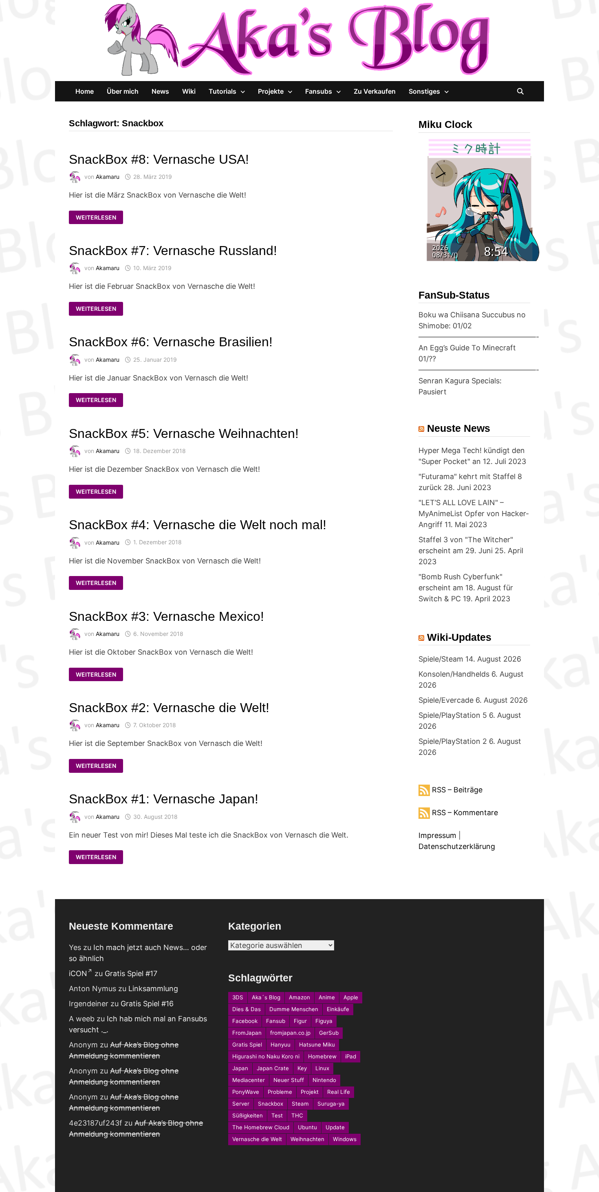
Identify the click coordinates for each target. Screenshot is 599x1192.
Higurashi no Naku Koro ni (266, 1056)
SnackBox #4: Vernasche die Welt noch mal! (197, 524)
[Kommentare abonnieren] (424, 812)
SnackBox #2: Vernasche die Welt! (169, 707)
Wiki (189, 91)
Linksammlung (153, 988)
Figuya (324, 1021)
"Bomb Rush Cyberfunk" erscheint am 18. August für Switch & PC (465, 587)
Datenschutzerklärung (456, 846)
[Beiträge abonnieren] (424, 789)
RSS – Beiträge (457, 789)
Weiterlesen (95, 217)
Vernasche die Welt (257, 1139)
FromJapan (247, 1032)
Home (84, 91)
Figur (300, 1021)
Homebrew (322, 1056)
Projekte (271, 91)
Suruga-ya (331, 1103)
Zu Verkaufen (375, 91)
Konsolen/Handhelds (453, 674)
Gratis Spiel (247, 1044)
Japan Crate (273, 1068)
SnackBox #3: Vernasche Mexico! (166, 616)
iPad (350, 1056)
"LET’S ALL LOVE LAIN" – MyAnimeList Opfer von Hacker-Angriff (473, 513)
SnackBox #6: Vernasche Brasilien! (171, 341)
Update (335, 1127)
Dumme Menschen (293, 1009)
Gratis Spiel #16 (147, 1003)
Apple (351, 997)
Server (240, 1103)
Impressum (437, 835)
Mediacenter (248, 1080)
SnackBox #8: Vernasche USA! (159, 159)
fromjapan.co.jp (290, 1032)
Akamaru (107, 176)
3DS (237, 997)
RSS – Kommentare (465, 812)
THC (297, 1115)
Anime (327, 997)
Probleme (280, 1092)
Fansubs (318, 91)
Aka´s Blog (266, 997)
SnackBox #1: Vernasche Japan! (163, 799)
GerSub (329, 1032)
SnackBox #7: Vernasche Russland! (173, 250)
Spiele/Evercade (445, 700)
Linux (322, 1068)
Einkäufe (338, 1009)
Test (277, 1115)
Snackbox (270, 1103)
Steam (300, 1103)
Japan (240, 1068)
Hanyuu (281, 1044)
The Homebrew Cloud (260, 1127)
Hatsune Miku (317, 1044)
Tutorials (222, 91)
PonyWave (245, 1092)
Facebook (245, 1021)
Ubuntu (307, 1127)
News (160, 91)
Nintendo (324, 1080)
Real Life (338, 1092)
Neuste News (458, 428)
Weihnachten (307, 1139)
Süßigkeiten (247, 1115)
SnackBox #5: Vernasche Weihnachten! (184, 433)
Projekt (310, 1092)
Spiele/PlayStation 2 (452, 741)
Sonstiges (424, 91)
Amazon (299, 997)
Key (302, 1068)
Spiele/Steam (440, 659)
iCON (78, 973)
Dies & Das (246, 1009)
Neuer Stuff (288, 1080)
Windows (345, 1139)
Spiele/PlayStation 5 (452, 715)
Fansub (275, 1021)
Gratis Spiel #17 (131, 973)
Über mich (123, 91)
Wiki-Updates (459, 637)
